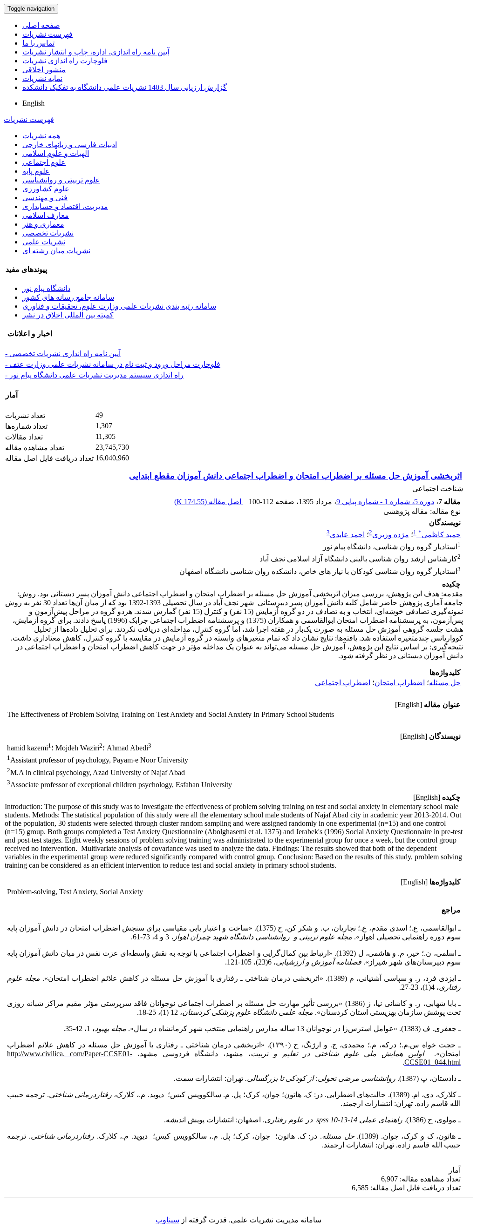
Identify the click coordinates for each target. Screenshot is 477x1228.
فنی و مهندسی (45, 198)
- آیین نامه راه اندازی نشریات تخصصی (63, 354)
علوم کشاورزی (45, 189)
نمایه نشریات (42, 78)
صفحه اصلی (41, 25)
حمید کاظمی (439, 535)
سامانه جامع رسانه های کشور (68, 297)
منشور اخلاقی (44, 70)
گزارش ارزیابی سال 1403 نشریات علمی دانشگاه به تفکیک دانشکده (124, 87)
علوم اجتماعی (44, 162)
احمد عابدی (347, 535)
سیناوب (167, 1220)
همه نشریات (41, 136)
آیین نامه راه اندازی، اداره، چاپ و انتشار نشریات (95, 52)
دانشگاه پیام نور (46, 288)
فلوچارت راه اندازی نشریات (65, 61)
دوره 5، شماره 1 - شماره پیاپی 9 (385, 502)
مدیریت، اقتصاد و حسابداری (65, 206)
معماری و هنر (43, 224)
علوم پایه (36, 171)
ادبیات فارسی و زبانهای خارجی (69, 144)
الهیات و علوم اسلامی (55, 153)
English (33, 103)
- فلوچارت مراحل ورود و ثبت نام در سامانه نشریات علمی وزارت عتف (112, 364)
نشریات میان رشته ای (56, 251)
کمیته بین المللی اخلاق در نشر (68, 315)
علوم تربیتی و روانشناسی (61, 180)
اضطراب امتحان (400, 683)
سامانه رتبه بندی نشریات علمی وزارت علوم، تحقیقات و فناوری (119, 306)
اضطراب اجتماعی (342, 683)
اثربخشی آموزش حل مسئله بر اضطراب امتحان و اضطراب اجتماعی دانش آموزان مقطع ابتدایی (295, 475)
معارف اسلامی (45, 215)
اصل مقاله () (208, 502)
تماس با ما (38, 43)
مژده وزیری (390, 535)
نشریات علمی (43, 242)
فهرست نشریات (47, 34)
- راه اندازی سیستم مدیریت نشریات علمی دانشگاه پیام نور (94, 375)
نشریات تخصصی (48, 233)
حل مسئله (445, 683)
